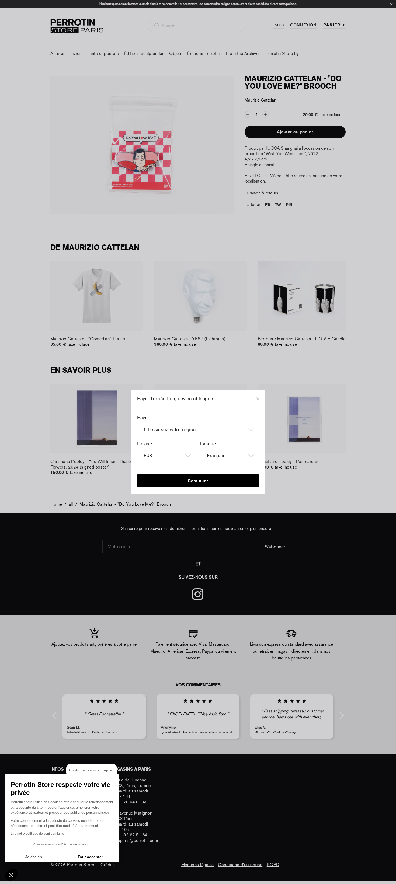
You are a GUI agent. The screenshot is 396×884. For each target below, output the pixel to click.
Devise (144, 444)
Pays (142, 417)
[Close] (262, 401)
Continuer (198, 481)
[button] (11, 874)
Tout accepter (90, 857)
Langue (208, 444)
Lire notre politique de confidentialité (37, 834)
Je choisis (33, 857)
